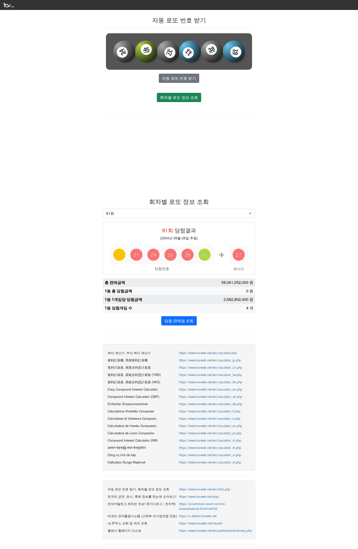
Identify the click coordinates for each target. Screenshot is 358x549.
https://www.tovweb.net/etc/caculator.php (208, 352)
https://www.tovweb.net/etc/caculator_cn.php (210, 367)
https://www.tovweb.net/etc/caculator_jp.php (210, 360)
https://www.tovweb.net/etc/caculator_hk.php (210, 382)
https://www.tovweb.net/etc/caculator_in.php (210, 440)
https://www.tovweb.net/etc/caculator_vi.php (210, 455)
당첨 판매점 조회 (179, 320)
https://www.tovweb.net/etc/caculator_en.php (210, 389)
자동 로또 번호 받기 (179, 78)
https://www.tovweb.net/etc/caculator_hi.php (210, 447)
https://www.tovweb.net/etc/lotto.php (204, 489)
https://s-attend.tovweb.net (198, 516)
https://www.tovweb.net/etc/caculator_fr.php (209, 411)
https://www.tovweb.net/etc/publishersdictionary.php (215, 530)
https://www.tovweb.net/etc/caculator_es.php (210, 425)
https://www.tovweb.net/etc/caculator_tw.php (210, 374)
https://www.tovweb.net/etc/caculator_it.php (209, 418)
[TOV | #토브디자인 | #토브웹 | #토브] (8, 4)
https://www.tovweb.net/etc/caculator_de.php (210, 403)
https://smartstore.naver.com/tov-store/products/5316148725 (202, 506)
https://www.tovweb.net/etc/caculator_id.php (210, 462)
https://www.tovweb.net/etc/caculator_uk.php (210, 396)
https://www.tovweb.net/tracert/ (201, 523)
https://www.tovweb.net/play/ (199, 496)
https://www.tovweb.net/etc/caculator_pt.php (210, 433)
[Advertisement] (179, 155)
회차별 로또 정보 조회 (179, 97)
